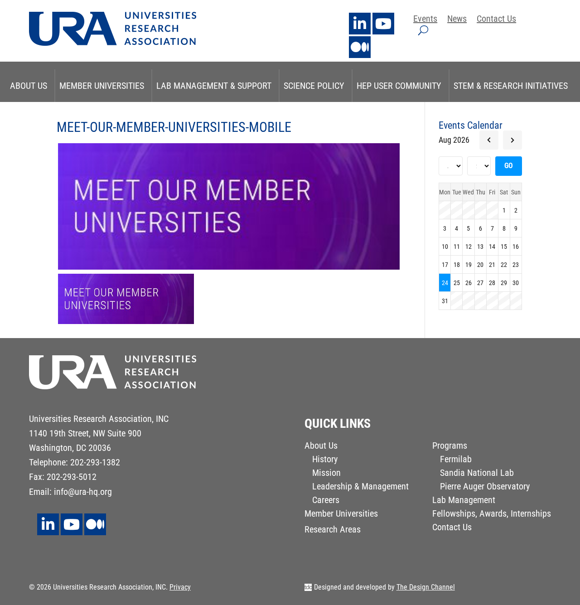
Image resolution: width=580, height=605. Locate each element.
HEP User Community (399, 85)
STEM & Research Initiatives (511, 85)
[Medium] (360, 47)
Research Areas (332, 530)
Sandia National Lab (477, 473)
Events (425, 19)
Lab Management (463, 501)
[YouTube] (383, 23)
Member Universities (101, 85)
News (457, 19)
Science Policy (314, 85)
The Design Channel (425, 587)
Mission (326, 473)
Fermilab (456, 460)
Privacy (180, 587)
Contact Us (496, 19)
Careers (325, 501)
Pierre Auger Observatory (485, 487)
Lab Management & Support (213, 85)
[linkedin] (360, 23)
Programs (449, 446)
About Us (28, 85)
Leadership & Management (360, 487)
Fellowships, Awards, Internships (491, 514)
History (325, 460)
